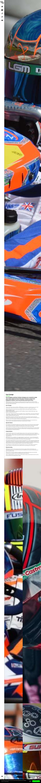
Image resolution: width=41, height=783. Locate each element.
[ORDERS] (2, 13)
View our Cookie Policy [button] (4, 781)
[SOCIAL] (2, 17)
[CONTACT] (2, 20)
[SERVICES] (2, 10)
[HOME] (2, 6)
